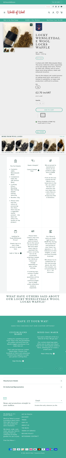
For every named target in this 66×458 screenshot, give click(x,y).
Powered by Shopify (39, 453)
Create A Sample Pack (32, 170)
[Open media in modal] (31, 24)
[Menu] (4, 12)
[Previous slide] (56, 368)
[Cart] (61, 12)
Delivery (25, 417)
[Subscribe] (61, 400)
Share (41, 132)
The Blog (25, 428)
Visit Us (25, 422)
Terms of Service (28, 430)
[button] (38, 116)
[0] (57, 12)
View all (62, 136)
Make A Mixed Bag (46, 353)
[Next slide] (61, 368)
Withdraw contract (30, 436)
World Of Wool (30, 453)
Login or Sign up (14, 253)
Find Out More (8, 440)
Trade (24, 420)
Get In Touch (27, 414)
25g (38, 87)
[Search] (49, 12)
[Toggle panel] (61, 381)
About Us (25, 425)
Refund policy (27, 433)
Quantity (38, 100)
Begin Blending (17, 361)
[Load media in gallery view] (6, 50)
